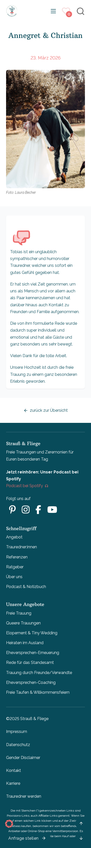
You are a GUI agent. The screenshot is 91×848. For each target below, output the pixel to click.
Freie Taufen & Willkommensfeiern (38, 692)
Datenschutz (18, 744)
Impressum (16, 731)
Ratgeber (15, 566)
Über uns (14, 576)
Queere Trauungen (23, 623)
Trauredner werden (23, 796)
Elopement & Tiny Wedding (31, 632)
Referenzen (17, 557)
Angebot (14, 537)
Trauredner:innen (21, 547)
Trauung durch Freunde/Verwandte (39, 672)
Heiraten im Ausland (24, 642)
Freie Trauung (18, 613)
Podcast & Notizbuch (26, 586)
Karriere (13, 783)
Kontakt (13, 770)
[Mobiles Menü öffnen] (53, 11)
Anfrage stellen (23, 838)
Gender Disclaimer (23, 757)
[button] (9, 824)
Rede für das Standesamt (30, 662)
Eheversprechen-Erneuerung (32, 652)
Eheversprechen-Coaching (31, 682)
